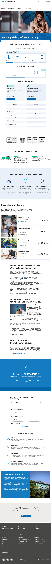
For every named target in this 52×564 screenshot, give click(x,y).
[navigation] (25, 527)
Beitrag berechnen (11, 99)
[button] (47, 1)
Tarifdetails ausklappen (26, 130)
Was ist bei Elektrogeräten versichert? (18, 405)
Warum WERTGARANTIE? (16, 402)
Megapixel (26, 277)
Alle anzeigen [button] (26, 426)
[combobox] (26, 52)
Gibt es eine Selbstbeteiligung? (17, 423)
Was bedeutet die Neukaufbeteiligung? (18, 416)
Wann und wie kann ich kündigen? (17, 419)
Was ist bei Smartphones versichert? (18, 409)
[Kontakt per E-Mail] (38, 1)
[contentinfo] (43, 560)
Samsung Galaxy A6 (27, 8)
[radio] (9, 58)
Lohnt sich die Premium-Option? (17, 412)
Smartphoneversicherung (20, 353)
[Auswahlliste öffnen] (44, 52)
